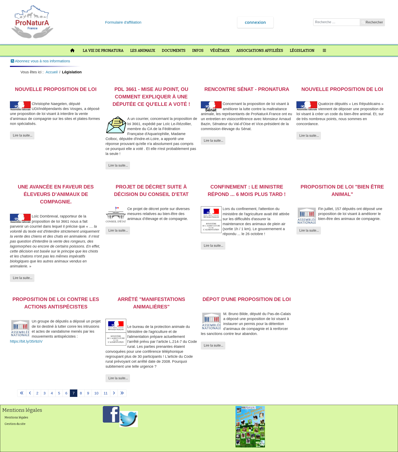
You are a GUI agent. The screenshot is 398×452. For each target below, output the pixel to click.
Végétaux (220, 50)
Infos (198, 50)
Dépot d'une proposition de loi (247, 299)
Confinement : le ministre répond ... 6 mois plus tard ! (247, 190)
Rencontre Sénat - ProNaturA (246, 89)
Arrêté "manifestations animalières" (151, 302)
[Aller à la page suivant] (114, 393)
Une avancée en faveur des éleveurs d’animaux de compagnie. (56, 194)
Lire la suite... (22, 135)
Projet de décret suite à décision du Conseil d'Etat (151, 190)
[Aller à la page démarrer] (21, 393)
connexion (255, 22)
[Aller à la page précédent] (30, 393)
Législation (302, 50)
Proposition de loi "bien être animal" (342, 190)
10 (96, 393)
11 (106, 393)
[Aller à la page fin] (122, 393)
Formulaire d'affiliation (123, 22)
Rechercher (374, 22)
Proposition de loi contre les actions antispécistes (55, 302)
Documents (174, 50)
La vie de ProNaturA (103, 50)
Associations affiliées (259, 50)
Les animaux (142, 50)
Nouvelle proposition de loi (56, 89)
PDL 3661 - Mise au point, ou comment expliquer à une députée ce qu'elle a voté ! (151, 96)
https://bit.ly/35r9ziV (26, 341)
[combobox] (336, 22)
